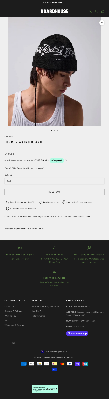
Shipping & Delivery (13, 311)
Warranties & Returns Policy (30, 228)
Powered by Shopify (65, 357)
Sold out (54, 192)
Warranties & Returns (14, 325)
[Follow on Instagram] (13, 343)
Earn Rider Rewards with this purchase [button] (24, 168)
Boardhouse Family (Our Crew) (45, 306)
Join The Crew (38, 311)
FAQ (7, 320)
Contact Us (9, 306)
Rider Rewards (38, 316)
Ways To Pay (10, 316)
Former (9, 136)
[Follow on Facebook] (6, 343)
